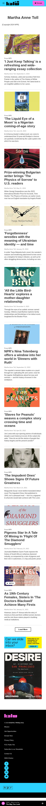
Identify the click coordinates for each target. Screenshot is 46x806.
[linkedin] (6, 772)
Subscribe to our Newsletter (13, 749)
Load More (23, 629)
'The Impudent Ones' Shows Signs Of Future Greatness (21, 479)
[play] (3, 803)
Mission (6, 727)
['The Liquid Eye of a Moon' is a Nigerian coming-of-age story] (22, 101)
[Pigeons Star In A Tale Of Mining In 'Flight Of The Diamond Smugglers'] (22, 515)
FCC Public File (9, 745)
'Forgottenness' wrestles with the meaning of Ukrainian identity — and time (20, 238)
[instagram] (6, 768)
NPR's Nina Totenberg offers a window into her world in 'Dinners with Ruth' (22, 357)
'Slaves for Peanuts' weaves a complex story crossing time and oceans (22, 420)
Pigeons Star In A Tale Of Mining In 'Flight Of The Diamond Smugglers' (21, 538)
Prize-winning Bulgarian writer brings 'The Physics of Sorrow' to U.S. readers (22, 178)
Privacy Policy (9, 740)
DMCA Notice (8, 758)
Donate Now (8, 736)
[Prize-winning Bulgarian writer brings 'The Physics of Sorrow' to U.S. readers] (22, 158)
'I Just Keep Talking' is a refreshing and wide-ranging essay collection (23, 65)
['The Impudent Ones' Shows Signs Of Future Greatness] (22, 458)
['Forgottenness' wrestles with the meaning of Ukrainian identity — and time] (22, 216)
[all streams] (43, 803)
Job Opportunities (10, 731)
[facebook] (6, 764)
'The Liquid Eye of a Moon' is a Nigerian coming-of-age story (19, 122)
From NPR (8, 58)
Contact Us (8, 753)
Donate (39, 3)
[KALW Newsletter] (23, 642)
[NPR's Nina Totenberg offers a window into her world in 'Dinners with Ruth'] (22, 334)
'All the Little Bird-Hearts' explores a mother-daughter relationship (18, 296)
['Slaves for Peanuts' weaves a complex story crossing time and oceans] (22, 397)
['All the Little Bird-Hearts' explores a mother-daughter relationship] (22, 277)
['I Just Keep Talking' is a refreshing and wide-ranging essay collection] (22, 44)
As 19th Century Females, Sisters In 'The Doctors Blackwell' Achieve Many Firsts (22, 599)
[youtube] (6, 776)
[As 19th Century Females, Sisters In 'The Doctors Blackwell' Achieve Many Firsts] (22, 576)
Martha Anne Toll (10, 74)
